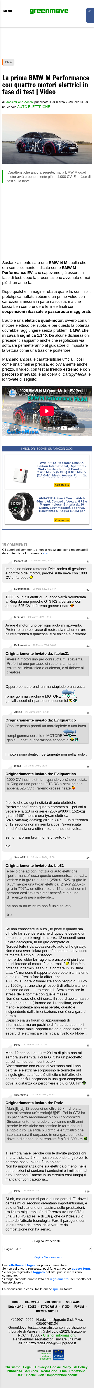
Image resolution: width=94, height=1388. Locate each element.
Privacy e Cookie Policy (53, 1367)
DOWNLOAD (15, 1306)
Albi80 (18, 712)
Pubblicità (14, 1371)
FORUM (79, 1306)
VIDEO (66, 1306)
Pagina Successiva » (48, 1257)
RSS (20, 1375)
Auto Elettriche (33, 107)
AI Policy (80, 1367)
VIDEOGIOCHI (53, 1302)
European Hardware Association (45, 1356)
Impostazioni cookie (62, 1375)
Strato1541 (21, 857)
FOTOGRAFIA (49, 1306)
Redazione (49, 1371)
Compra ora (62, 484)
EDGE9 (32, 1306)
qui (55, 1289)
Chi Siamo (12, 1367)
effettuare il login (22, 1265)
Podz (17, 1044)
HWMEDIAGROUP (47, 1311)
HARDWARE (32, 1302)
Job (41, 1375)
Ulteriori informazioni (59, 1335)
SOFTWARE (73, 1302)
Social (31, 1375)
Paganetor (20, 560)
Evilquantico (22, 588)
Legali (27, 1367)
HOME (16, 1302)
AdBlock (31, 1371)
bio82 (17, 765)
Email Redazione (72, 1371)
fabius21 (19, 617)
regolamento (59, 1279)
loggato (39, 1272)
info (45, 553)
